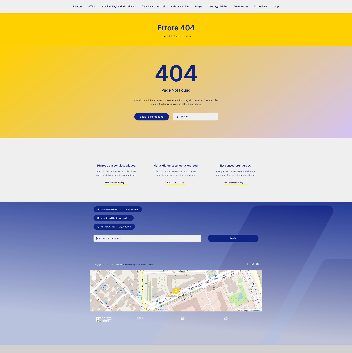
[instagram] (253, 264)
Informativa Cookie (145, 264)
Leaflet (243, 310)
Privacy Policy (129, 264)
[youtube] (257, 264)
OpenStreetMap (255, 310)
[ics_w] (104, 310)
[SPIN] (139, 317)
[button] (176, 291)
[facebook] (248, 264)
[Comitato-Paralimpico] (182, 317)
